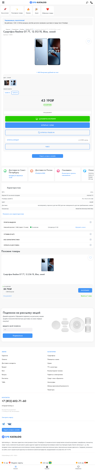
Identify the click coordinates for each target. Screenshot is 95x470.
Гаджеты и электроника (55, 375)
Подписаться (18, 336)
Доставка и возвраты (9, 363)
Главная (8, 29)
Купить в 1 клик (86, 296)
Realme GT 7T (29, 29)
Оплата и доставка (11, 245)
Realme (22, 29)
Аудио (50, 363)
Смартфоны (15, 29)
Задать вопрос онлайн (47, 156)
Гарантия (5, 356)
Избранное (78, 468)
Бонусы (4, 375)
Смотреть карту (7, 417)
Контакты (5, 378)
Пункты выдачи (10, 222)
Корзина (47, 468)
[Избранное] (89, 41)
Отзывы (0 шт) (9, 234)
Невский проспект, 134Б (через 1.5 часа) (16, 227)
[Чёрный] (7, 83)
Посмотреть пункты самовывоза (69, 174)
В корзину (85, 290)
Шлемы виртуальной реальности (58, 386)
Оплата (4, 359)
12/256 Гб (7, 92)
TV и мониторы (52, 367)
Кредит (4, 367)
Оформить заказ (80, 227)
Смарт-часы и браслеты (55, 378)
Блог (3, 371)
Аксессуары (51, 382)
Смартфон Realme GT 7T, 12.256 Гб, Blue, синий (24, 274)
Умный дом (51, 390)
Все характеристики (11, 240)
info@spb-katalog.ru (8, 405)
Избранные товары (47, 13)
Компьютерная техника (55, 371)
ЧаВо (3, 382)
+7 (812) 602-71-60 (14, 401)
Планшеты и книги (53, 359)
